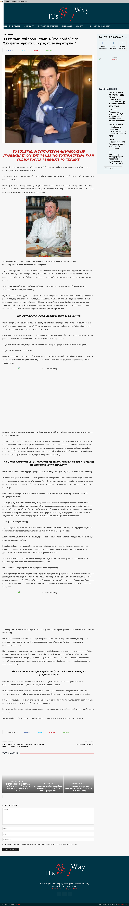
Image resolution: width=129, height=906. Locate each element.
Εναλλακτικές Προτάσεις (17, 781)
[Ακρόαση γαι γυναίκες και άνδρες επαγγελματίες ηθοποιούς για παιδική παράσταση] (48, 775)
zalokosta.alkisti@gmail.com (64, 888)
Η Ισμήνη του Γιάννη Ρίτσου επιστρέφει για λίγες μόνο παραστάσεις (117, 145)
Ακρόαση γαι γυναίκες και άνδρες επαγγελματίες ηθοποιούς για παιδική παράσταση (48, 788)
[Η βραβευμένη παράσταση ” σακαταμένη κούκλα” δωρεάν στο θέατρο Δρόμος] (79, 775)
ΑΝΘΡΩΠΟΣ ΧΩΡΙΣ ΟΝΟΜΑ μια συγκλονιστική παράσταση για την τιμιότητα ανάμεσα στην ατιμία (17, 787)
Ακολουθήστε (113, 42)
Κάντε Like (103, 42)
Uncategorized (48, 783)
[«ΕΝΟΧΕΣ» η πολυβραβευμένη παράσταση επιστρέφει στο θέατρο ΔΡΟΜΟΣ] (103, 156)
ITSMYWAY (17, 904)
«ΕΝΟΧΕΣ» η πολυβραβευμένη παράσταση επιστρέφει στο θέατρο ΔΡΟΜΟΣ (116, 158)
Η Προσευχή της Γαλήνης (85, 744)
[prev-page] (3, 796)
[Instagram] (64, 894)
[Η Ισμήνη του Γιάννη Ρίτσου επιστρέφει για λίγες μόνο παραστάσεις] (103, 143)
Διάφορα (111, 139)
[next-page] (7, 796)
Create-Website (122, 904)
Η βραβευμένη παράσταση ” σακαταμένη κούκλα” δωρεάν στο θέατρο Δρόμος (79, 788)
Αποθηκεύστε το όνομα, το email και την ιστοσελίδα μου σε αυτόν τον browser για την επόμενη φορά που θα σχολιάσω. (41, 844)
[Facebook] (127, 1)
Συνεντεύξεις (8, 34)
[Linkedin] (70, 894)
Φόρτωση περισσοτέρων (112, 168)
